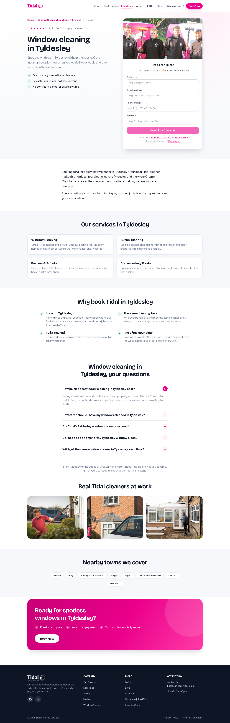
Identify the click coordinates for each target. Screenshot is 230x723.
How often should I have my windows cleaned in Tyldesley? (114, 415)
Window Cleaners (92, 705)
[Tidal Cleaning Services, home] (35, 6)
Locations (127, 6)
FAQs (150, 6)
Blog (159, 6)
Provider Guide (133, 705)
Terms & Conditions (192, 717)
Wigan (128, 575)
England (76, 19)
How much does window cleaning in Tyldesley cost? (114, 389)
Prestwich (115, 583)
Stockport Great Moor (92, 575)
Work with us (174, 6)
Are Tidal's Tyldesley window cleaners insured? (114, 426)
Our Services (111, 6)
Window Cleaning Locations (53, 19)
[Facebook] (30, 699)
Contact (129, 693)
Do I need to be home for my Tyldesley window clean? (114, 437)
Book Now (194, 6)
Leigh (114, 575)
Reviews (87, 699)
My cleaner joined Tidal (136, 699)
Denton (172, 575)
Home (96, 6)
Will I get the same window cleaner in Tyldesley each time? (114, 449)
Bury (71, 575)
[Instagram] (38, 699)
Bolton (57, 575)
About (139, 6)
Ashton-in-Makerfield (150, 575)
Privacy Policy (171, 717)
